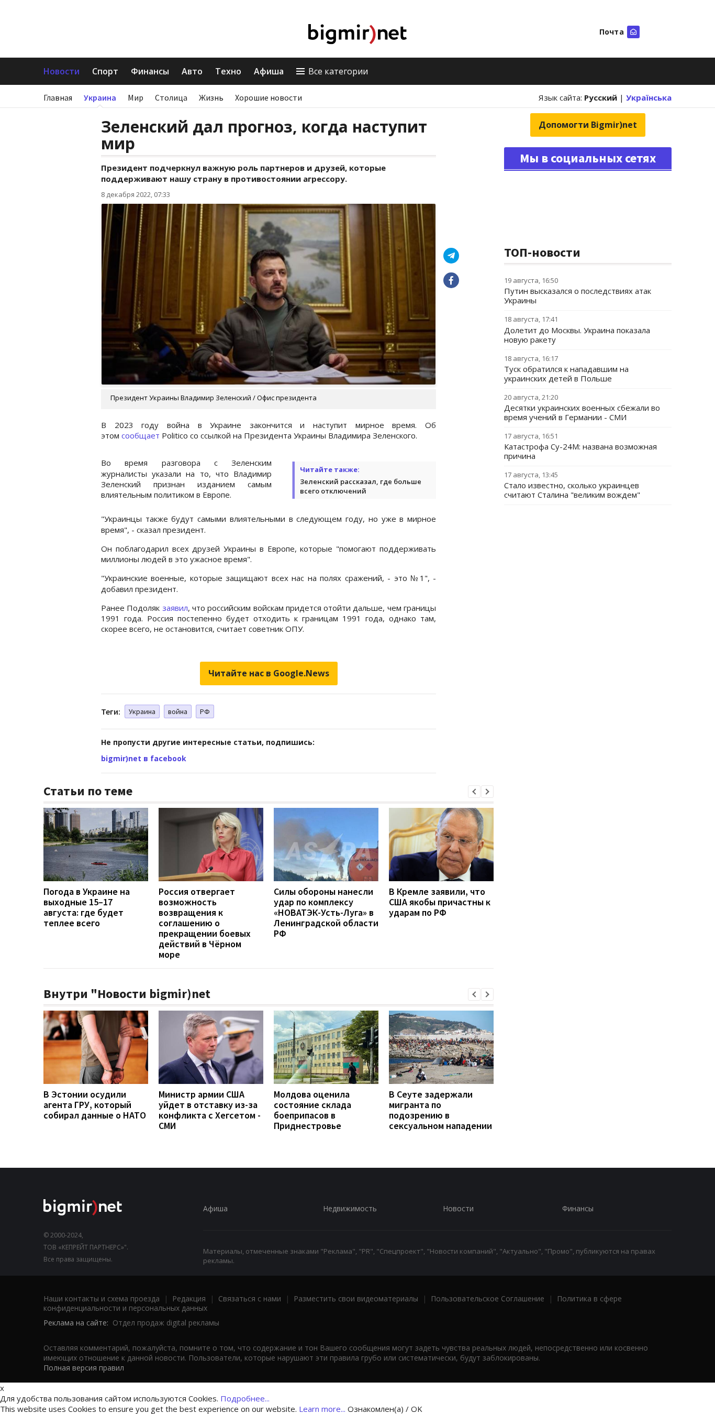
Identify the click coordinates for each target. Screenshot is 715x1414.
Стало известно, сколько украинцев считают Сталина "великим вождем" (572, 490)
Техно (228, 71)
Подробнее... (245, 1398)
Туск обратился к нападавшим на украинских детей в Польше (566, 373)
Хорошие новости (268, 97)
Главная (57, 97)
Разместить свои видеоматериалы (356, 1298)
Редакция (189, 1298)
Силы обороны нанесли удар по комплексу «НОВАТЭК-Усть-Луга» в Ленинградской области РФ (326, 912)
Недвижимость (350, 1208)
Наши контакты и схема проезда (101, 1298)
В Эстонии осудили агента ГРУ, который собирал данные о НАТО (94, 1104)
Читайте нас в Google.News (268, 673)
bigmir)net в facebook (143, 758)
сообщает (140, 435)
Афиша (269, 71)
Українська (649, 97)
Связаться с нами (249, 1298)
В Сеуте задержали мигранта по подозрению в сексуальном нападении (440, 1110)
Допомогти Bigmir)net (588, 124)
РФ (205, 711)
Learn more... (322, 1409)
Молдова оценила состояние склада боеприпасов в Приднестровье (312, 1110)
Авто (192, 71)
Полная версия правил (83, 1368)
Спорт (105, 71)
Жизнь (211, 97)
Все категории (338, 71)
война (177, 711)
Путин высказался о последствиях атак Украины (577, 295)
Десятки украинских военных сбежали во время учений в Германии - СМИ (582, 412)
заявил (175, 607)
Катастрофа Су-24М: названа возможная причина (580, 451)
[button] (474, 791)
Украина (100, 97)
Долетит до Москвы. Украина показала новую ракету (577, 335)
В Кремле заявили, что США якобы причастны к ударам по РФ (439, 901)
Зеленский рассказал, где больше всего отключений (360, 486)
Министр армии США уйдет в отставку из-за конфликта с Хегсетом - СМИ (210, 1110)
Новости (61, 71)
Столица (171, 97)
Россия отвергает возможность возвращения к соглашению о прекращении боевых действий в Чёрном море (205, 922)
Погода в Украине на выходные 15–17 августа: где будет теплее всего (86, 907)
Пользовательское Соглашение (487, 1298)
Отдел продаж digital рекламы (166, 1323)
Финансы (150, 71)
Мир (135, 97)
